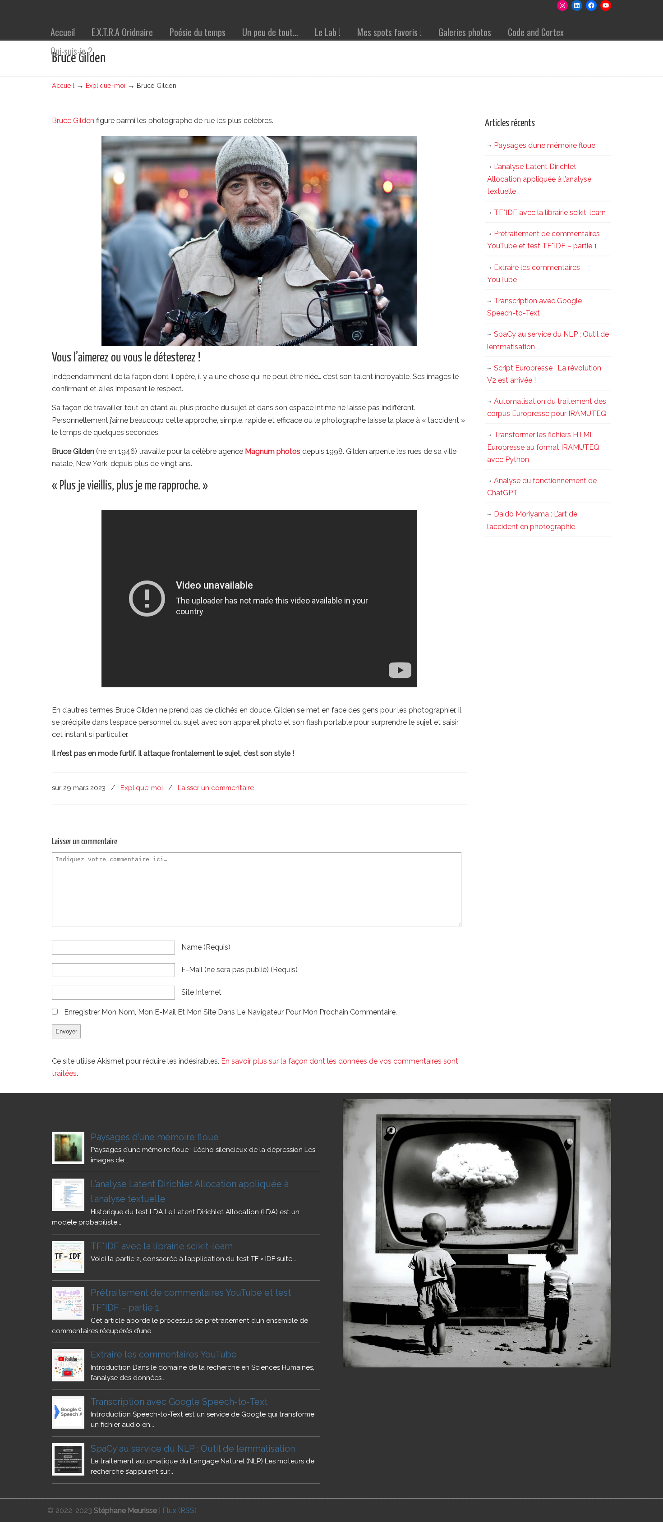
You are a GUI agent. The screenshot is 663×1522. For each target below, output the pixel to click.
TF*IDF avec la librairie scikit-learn (550, 212)
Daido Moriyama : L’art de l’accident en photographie (532, 520)
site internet (201, 992)
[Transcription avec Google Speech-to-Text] (68, 1412)
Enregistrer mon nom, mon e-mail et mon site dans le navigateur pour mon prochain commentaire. (230, 1012)
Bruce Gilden (73, 120)
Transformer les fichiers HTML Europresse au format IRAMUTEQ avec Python (543, 446)
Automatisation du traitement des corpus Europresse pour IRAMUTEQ (547, 407)
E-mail (239, 969)
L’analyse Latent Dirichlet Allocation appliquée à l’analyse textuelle (539, 178)
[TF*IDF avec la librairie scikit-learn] (68, 1257)
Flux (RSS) (179, 1510)
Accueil (63, 85)
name (205, 947)
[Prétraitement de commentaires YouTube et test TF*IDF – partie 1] (68, 1303)
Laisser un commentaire (216, 788)
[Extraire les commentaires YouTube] (68, 1365)
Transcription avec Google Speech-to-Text (534, 307)
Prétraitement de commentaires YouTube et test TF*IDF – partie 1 (543, 239)
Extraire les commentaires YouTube (533, 273)
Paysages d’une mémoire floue (544, 145)
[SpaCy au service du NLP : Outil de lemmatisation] (68, 1459)
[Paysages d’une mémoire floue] (68, 1147)
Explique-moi (105, 85)
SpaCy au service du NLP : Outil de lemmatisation (548, 340)
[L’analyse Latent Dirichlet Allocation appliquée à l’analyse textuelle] (68, 1194)
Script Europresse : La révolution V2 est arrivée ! (544, 374)
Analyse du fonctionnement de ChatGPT (542, 486)
